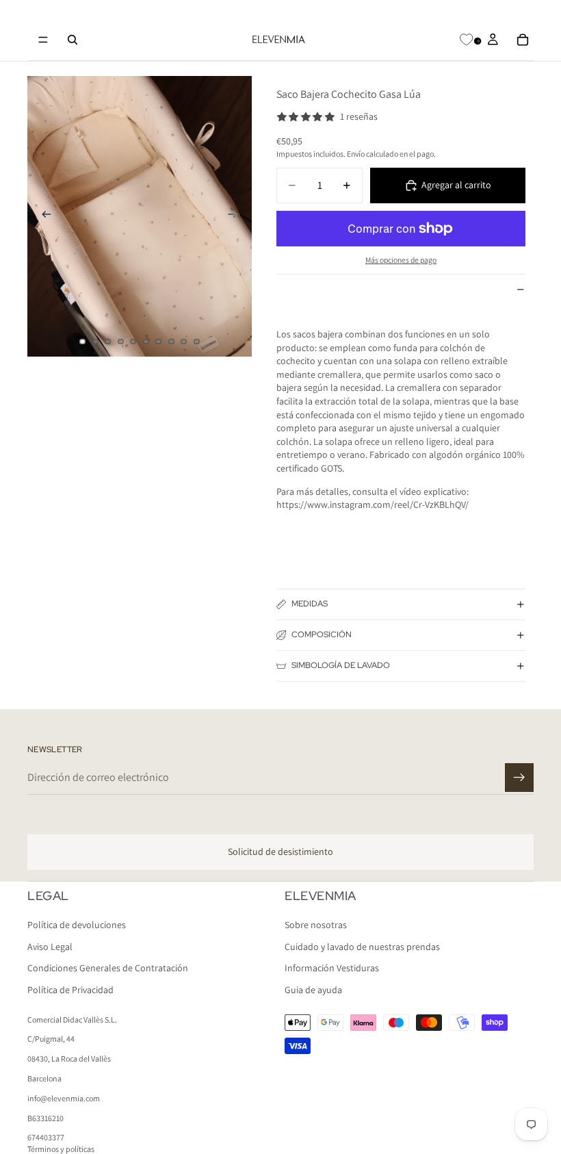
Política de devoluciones (76, 925)
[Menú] (43, 39)
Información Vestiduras (332, 968)
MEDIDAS (309, 603)
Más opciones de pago (400, 260)
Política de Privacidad (70, 990)
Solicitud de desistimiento (280, 851)
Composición (321, 634)
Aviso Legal (50, 946)
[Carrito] (523, 40)
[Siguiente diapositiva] (237, 216)
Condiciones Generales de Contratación (107, 968)
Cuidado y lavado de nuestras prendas (362, 946)
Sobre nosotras (316, 925)
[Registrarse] (519, 777)
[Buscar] (72, 40)
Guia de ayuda (313, 990)
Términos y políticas (60, 1149)
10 (197, 341)
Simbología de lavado (340, 665)
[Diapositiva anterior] (42, 216)
